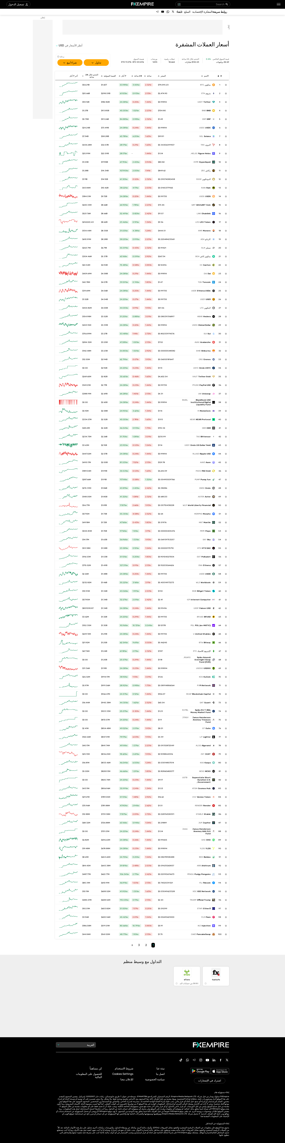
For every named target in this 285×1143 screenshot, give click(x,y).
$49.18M (86, 522)
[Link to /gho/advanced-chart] (68, 840)
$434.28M (87, 145)
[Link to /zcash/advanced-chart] (68, 170)
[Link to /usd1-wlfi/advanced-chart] (68, 299)
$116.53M (86, 557)
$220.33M (87, 205)
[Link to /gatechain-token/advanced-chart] (68, 728)
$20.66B (86, 93)
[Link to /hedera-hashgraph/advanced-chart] (68, 316)
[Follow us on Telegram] (157, 12)
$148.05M (86, 497)
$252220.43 (88, 222)
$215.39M (86, 488)
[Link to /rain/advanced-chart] (68, 187)
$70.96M (86, 805)
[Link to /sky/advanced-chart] (68, 539)
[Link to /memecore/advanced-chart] (68, 411)
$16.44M (86, 702)
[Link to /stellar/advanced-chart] (68, 247)
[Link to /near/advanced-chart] (68, 419)
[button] (278, 4)
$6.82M (85, 840)
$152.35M (86, 625)
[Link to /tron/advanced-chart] (68, 145)
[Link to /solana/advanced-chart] (68, 136)
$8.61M (85, 857)
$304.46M (87, 256)
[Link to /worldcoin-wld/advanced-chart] (68, 582)
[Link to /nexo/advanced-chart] (68, 771)
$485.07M (87, 900)
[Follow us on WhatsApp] (168, 12)
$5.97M (85, 685)
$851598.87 (88, 608)
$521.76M (86, 213)
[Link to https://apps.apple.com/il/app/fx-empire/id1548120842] (220, 1071)
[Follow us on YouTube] (163, 12)
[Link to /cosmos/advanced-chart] (68, 788)
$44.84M (86, 934)
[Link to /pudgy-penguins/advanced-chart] (68, 874)
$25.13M (86, 754)
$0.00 (85, 368)
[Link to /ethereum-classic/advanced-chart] (68, 651)
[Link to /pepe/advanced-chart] (68, 531)
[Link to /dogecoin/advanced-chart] (68, 179)
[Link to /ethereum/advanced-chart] (68, 93)
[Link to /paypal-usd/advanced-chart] (68, 385)
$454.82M (87, 308)
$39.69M (86, 291)
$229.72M (86, 634)
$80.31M (86, 883)
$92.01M (86, 908)
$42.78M (86, 282)
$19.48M (86, 848)
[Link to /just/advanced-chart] (68, 754)
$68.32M (86, 823)
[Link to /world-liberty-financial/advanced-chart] (68, 505)
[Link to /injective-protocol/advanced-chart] (68, 925)
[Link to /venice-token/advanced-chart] (68, 797)
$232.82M (86, 582)
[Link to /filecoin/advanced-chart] (68, 882)
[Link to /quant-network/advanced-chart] (68, 702)
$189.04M (86, 471)
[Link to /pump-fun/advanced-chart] (68, 479)
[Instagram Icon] (201, 1060)
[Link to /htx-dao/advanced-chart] (68, 548)
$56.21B (86, 85)
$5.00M (85, 771)
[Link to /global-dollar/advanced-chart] (68, 325)
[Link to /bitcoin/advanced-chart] (68, 84)
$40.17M (86, 745)
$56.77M (86, 505)
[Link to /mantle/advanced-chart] (68, 522)
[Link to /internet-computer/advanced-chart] (68, 599)
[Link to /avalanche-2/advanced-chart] (68, 342)
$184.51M (86, 196)
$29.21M (86, 797)
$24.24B (86, 128)
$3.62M (85, 617)
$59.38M (86, 548)
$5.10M (85, 411)
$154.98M (86, 316)
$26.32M (86, 677)
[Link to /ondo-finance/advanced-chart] (68, 488)
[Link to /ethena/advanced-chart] (68, 565)
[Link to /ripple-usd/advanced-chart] (68, 453)
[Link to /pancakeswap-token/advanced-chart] (68, 934)
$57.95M (86, 599)
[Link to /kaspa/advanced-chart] (68, 762)
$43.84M (86, 188)
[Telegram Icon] (194, 1060)
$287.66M (86, 479)
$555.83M (87, 531)
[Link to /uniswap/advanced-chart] (68, 393)
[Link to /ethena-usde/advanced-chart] (68, 290)
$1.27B (85, 110)
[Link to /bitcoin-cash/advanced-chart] (68, 256)
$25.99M (86, 153)
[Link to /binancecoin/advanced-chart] (68, 110)
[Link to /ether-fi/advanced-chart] (68, 908)
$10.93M (86, 591)
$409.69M (87, 273)
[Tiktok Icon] (181, 1060)
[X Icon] (227, 1060)
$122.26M (86, 737)
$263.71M (86, 248)
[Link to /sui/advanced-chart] (68, 333)
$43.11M (85, 788)
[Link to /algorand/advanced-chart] (68, 745)
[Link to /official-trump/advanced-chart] (68, 900)
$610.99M (86, 239)
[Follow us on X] (173, 12)
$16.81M (85, 763)
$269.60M (86, 376)
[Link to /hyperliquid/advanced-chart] (68, 162)
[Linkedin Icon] (214, 1060)
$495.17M (86, 462)
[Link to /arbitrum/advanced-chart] (68, 865)
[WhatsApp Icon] (188, 1060)
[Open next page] (132, 945)
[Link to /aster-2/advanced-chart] (68, 496)
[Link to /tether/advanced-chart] (68, 102)
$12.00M (86, 359)
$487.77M (86, 874)
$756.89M (86, 333)
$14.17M (85, 539)
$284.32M (87, 342)
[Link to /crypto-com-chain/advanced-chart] (68, 359)
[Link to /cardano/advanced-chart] (68, 239)
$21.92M (86, 642)
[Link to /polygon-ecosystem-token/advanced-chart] (68, 625)
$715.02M (86, 565)
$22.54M (86, 265)
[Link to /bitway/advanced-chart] (68, 642)
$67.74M (86, 651)
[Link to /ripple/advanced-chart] (68, 119)
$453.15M (86, 325)
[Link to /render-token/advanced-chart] (68, 805)
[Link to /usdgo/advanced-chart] (68, 668)
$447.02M (86, 454)
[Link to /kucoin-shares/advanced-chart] (68, 676)
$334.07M (87, 419)
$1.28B (85, 170)
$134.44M (86, 231)
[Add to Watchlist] (226, 85)
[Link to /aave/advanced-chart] (68, 462)
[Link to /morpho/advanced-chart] (68, 513)
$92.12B (85, 102)
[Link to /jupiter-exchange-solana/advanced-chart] (68, 822)
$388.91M (86, 394)
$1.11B (84, 179)
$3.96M (85, 917)
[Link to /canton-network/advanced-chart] (68, 265)
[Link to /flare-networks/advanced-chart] (68, 917)
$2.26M (85, 574)
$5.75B (85, 119)
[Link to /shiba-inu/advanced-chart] (68, 350)
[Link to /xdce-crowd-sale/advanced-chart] (68, 891)
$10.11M (85, 891)
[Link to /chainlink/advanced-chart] (68, 213)
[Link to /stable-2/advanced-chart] (68, 814)
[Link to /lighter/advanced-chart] (68, 737)
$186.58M (86, 926)
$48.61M (86, 428)
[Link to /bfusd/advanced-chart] (68, 616)
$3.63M (85, 445)
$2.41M (85, 728)
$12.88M (86, 814)
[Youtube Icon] (207, 1060)
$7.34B (85, 136)
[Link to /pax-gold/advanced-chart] (68, 471)
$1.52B (85, 299)
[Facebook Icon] (220, 1060)
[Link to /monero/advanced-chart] (68, 230)
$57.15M (85, 514)
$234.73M (86, 436)
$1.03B (85, 162)
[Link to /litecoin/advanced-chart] (68, 308)
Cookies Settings (122, 1074)
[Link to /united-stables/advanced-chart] (68, 634)
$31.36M (86, 668)
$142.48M (86, 351)
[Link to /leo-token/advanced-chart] (68, 222)
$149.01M (86, 385)
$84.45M (86, 865)
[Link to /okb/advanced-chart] (68, 428)
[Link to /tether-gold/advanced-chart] (68, 376)
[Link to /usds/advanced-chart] (68, 196)
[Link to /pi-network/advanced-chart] (68, 685)
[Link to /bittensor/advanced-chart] (68, 436)
